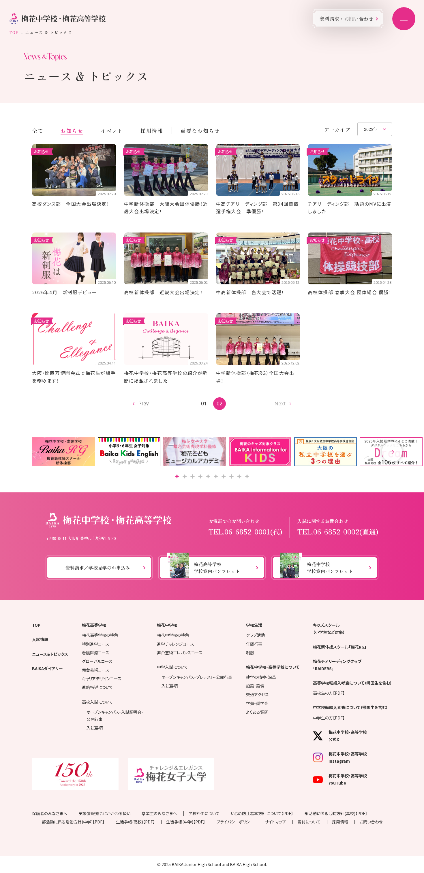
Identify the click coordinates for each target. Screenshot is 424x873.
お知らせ (72, 130)
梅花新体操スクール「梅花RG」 (339, 647)
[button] (392, 452)
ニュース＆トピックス (50, 654)
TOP (14, 32)
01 (204, 403)
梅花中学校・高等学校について (272, 667)
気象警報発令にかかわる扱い (104, 813)
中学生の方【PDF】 (329, 718)
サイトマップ (275, 822)
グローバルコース (97, 661)
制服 (250, 652)
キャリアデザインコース (101, 678)
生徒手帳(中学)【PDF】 (185, 822)
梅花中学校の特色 (173, 635)
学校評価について (203, 813)
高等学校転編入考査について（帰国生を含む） (352, 683)
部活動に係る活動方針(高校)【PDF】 (336, 813)
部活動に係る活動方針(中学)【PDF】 (73, 822)
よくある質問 (257, 712)
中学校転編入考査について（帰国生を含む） (350, 707)
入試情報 (40, 639)
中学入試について (172, 667)
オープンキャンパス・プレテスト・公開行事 (197, 677)
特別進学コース (95, 644)
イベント (112, 130)
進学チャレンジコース (175, 644)
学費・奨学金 (257, 703)
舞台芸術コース (95, 670)
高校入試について (97, 702)
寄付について (308, 822)
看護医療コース (95, 652)
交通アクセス (257, 694)
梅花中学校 (167, 625)
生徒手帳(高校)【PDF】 (135, 822)
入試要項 (95, 728)
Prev (143, 403)
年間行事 (254, 644)
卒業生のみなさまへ (159, 813)
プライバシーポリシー (235, 822)
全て (37, 130)
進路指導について (97, 687)
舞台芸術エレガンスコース (179, 652)
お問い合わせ (371, 822)
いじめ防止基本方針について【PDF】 (262, 813)
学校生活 (254, 625)
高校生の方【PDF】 (329, 693)
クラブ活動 (255, 635)
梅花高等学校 (94, 625)
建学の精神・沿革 (261, 677)
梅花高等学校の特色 (100, 635)
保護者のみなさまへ (49, 813)
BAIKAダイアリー (47, 668)
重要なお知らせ (200, 130)
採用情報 (151, 130)
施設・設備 (255, 686)
